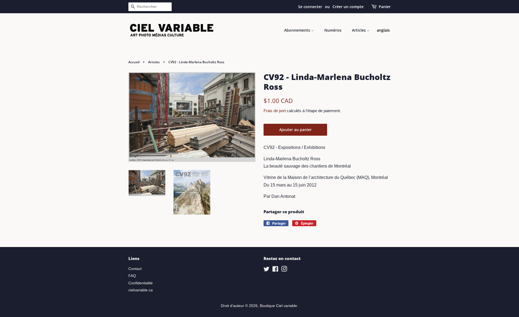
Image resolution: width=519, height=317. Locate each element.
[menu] (383, 30)
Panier (385, 6)
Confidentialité (140, 283)
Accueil (133, 62)
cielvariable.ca (140, 290)
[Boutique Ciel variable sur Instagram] (284, 270)
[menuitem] (383, 30)
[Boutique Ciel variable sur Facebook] (275, 270)
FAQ (132, 276)
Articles (359, 30)
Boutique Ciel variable (278, 306)
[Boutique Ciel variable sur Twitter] (267, 270)
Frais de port (275, 110)
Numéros (332, 30)
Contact (135, 269)
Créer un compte (348, 6)
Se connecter (310, 6)
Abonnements (297, 30)
